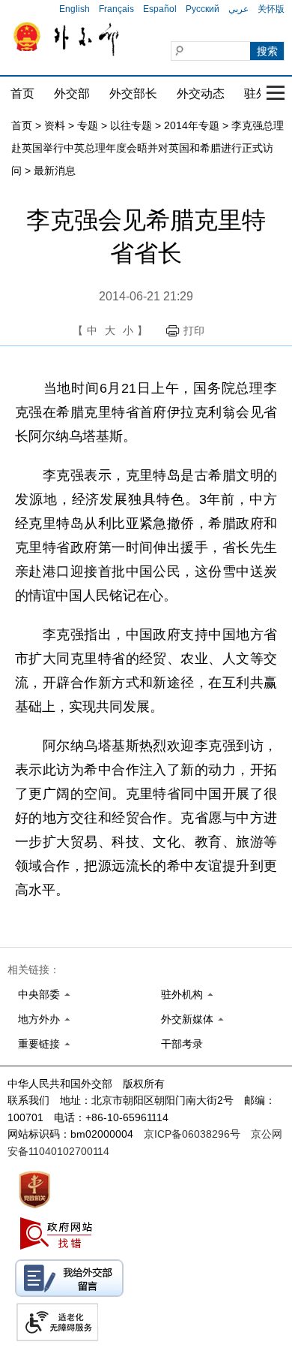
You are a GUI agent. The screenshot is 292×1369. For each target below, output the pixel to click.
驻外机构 (182, 994)
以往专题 (131, 125)
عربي (238, 9)
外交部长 (133, 93)
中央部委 (39, 994)
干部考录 (182, 1044)
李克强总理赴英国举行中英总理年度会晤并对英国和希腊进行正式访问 (147, 147)
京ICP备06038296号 (192, 1134)
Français (116, 9)
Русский (202, 9)
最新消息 (55, 170)
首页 (22, 93)
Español (160, 9)
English (74, 9)
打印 (193, 330)
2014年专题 (191, 125)
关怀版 (271, 9)
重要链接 (39, 1044)
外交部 (72, 93)
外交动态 (201, 93)
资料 (54, 125)
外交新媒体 (187, 1019)
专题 (87, 125)
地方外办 (39, 1019)
